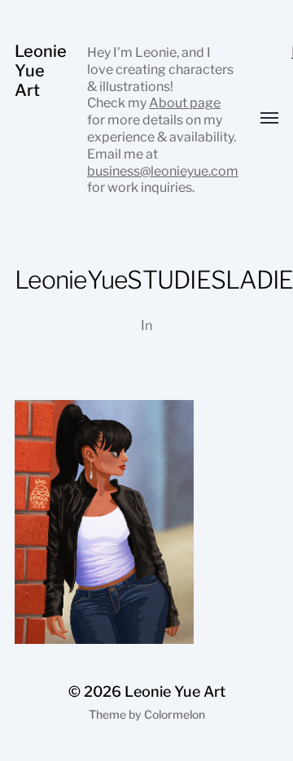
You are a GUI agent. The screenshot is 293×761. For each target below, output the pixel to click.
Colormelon (174, 714)
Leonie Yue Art (41, 70)
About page (185, 103)
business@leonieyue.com (162, 171)
